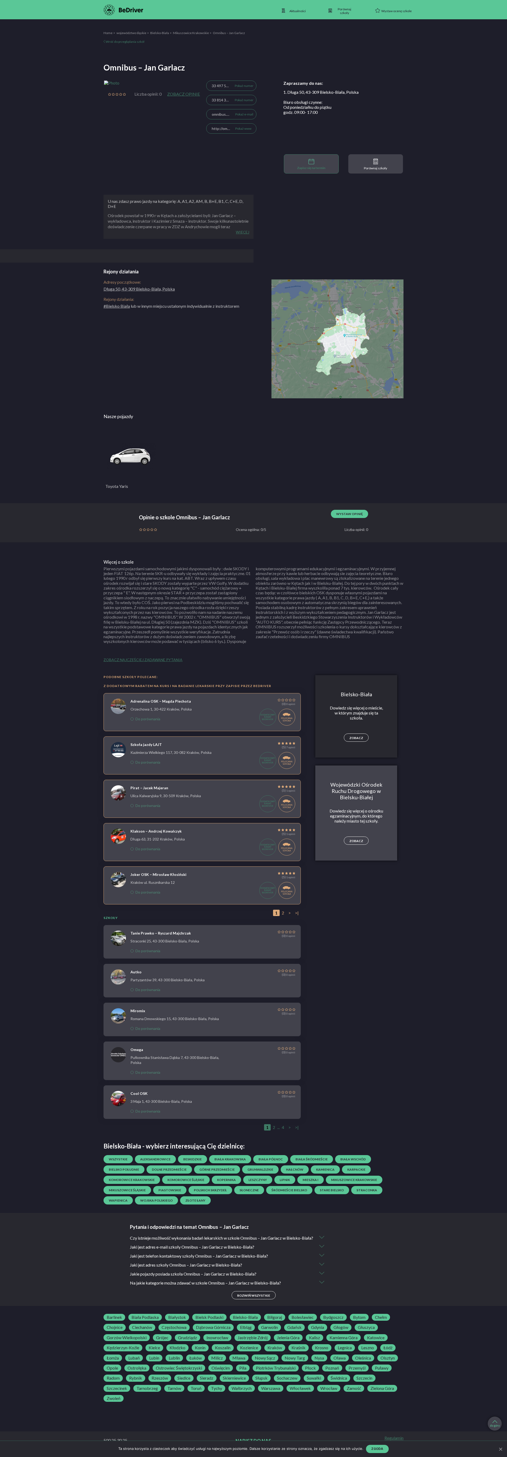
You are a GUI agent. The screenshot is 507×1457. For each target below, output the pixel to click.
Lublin (174, 1358)
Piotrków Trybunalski (275, 1368)
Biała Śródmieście (311, 1159)
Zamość (354, 1388)
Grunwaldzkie (260, 1169)
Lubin (154, 1358)
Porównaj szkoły (375, 168)
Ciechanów (142, 1327)
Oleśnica (363, 1358)
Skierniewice (234, 1378)
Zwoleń (113, 1398)
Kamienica (325, 1169)
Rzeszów (160, 1378)
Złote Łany (195, 1200)
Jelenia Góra (288, 1337)
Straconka (366, 1190)
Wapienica (118, 1200)
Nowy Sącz (265, 1358)
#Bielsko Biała (117, 306)
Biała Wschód (353, 1159)
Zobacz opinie (183, 94)
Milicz (217, 1358)
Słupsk (261, 1378)
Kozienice (249, 1347)
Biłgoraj (274, 1317)
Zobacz (356, 738)
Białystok (177, 1317)
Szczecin (364, 1378)
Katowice (375, 1337)
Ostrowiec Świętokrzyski (179, 1368)
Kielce (154, 1347)
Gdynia (317, 1327)
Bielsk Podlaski (209, 1317)
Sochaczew (287, 1378)
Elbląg (246, 1327)
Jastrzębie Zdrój (252, 1337)
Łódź (387, 1347)
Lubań (134, 1358)
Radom (113, 1378)
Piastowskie (169, 1190)
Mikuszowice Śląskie (127, 1190)
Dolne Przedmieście (169, 1169)
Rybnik (135, 1378)
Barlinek (114, 1317)
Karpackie (356, 1169)
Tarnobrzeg (147, 1388)
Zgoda (377, 1449)
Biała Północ (271, 1159)
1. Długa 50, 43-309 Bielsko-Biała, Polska (321, 92)
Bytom (359, 1317)
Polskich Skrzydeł (210, 1190)
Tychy (216, 1388)
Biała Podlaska (145, 1317)
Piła (242, 1368)
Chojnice (115, 1327)
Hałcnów (294, 1169)
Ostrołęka (137, 1368)
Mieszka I (310, 1180)
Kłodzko (177, 1347)
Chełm (381, 1317)
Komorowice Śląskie (185, 1180)
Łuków (195, 1358)
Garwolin (269, 1327)
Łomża (113, 1358)
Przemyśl (357, 1368)
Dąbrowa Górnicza (213, 1327)
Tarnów (174, 1388)
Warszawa (270, 1388)
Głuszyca (366, 1327)
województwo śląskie (131, 33)
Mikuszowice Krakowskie (191, 33)
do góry (495, 1425)
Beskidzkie (192, 1159)
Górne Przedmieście (217, 1169)
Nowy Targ (295, 1358)
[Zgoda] (500, 1449)
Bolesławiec (303, 1317)
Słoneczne (249, 1190)
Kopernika (226, 1180)
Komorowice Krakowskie (132, 1180)
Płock (310, 1368)
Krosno (321, 1347)
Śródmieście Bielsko (289, 1190)
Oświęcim (221, 1368)
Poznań (332, 1368)
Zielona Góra (382, 1388)
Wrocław (328, 1388)
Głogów (341, 1327)
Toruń (196, 1388)
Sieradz (206, 1378)
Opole (112, 1368)
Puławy (381, 1368)
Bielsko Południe (124, 1169)
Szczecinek (117, 1388)
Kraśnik (299, 1347)
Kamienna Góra (344, 1337)
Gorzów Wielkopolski (127, 1337)
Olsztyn (388, 1358)
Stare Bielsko (332, 1190)
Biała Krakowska (230, 1159)
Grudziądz (187, 1337)
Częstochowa (174, 1327)
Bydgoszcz (333, 1317)
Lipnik (285, 1180)
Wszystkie (118, 1159)
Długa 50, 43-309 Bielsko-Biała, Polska (139, 288)
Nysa (319, 1358)
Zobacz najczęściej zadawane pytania (143, 659)
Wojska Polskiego (156, 1200)
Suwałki (314, 1378)
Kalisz (314, 1337)
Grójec (162, 1337)
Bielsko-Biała (159, 33)
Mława (238, 1358)
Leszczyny (257, 1180)
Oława (340, 1358)
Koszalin (223, 1347)
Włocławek (300, 1388)
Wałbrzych (242, 1388)
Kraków (274, 1347)
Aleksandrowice (155, 1159)
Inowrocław (217, 1337)
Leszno (367, 1347)
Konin (200, 1347)
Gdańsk (294, 1327)
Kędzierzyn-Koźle (123, 1347)
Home (108, 33)
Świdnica (339, 1378)
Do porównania (147, 719)
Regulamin (393, 1438)
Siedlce (183, 1378)
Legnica (345, 1347)
